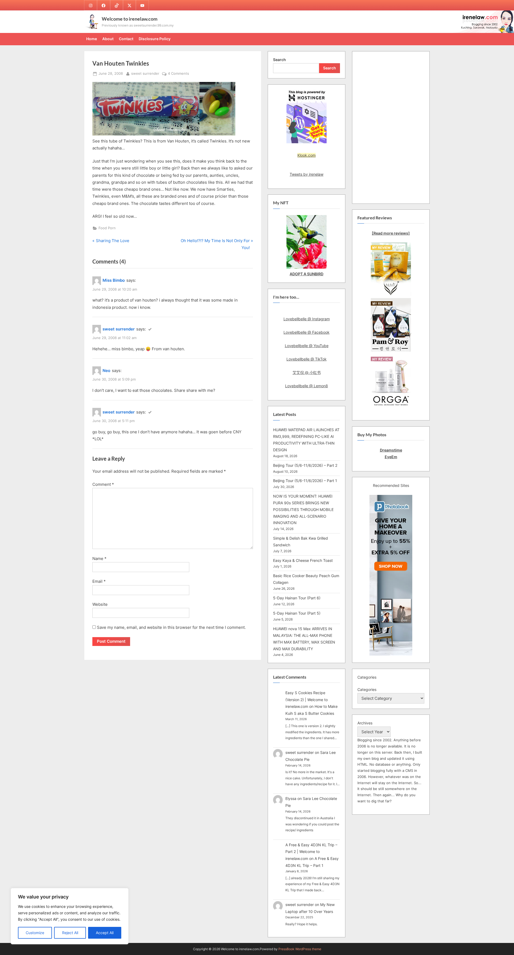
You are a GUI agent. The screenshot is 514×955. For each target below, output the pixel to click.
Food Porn (107, 228)
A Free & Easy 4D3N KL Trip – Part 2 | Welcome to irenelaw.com (311, 852)
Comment (103, 484)
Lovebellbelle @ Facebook (307, 332)
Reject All (70, 932)
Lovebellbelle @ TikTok (306, 359)
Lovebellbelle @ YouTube (306, 345)
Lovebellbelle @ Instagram (307, 319)
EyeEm (391, 456)
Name (99, 558)
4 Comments (178, 74)
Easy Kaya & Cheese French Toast (303, 560)
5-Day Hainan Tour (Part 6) (296, 598)
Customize (35, 932)
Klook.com (306, 155)
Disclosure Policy (155, 38)
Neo (106, 370)
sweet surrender (145, 73)
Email (99, 581)
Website (100, 604)
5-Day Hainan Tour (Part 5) (296, 613)
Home (91, 38)
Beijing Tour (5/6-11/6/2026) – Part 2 (305, 465)
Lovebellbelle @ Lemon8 (306, 385)
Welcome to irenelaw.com (129, 19)
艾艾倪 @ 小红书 (307, 372)
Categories (366, 689)
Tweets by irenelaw (306, 174)
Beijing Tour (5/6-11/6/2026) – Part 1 (305, 480)
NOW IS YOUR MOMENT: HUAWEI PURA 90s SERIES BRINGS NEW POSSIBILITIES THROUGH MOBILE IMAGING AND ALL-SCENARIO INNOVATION (303, 509)
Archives (364, 723)
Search (279, 59)
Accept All (105, 932)
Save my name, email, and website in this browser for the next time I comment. (171, 627)
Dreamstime (391, 450)
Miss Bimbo (114, 280)
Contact (126, 38)
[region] (69, 916)
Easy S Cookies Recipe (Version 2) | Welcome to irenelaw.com (306, 699)
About (108, 38)
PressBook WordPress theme (299, 949)
